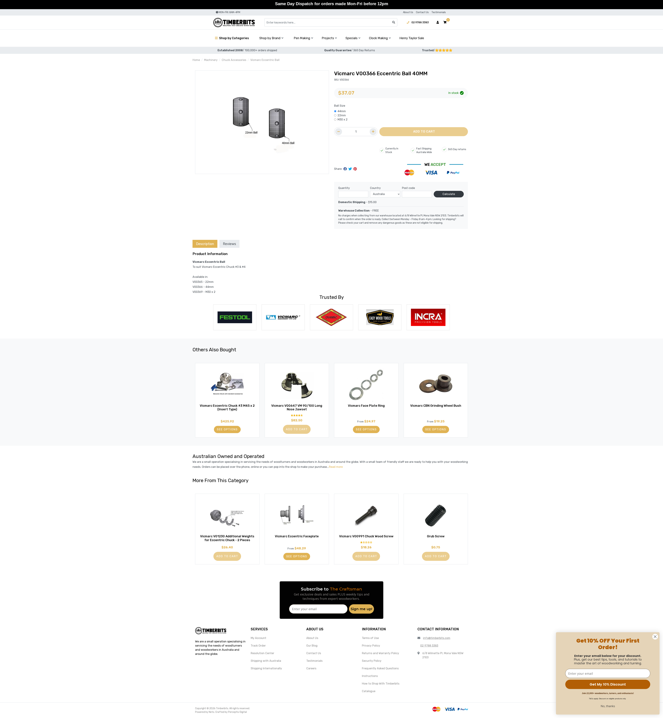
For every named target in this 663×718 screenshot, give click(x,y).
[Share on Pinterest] (355, 169)
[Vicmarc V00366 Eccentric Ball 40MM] (262, 122)
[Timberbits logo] (234, 22)
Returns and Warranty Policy (380, 653)
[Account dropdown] (437, 22)
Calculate (449, 194)
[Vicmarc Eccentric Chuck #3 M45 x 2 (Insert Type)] (227, 384)
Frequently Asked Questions (380, 668)
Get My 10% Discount (608, 684)
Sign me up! (361, 609)
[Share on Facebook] (345, 169)
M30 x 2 (343, 119)
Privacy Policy (371, 645)
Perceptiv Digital (237, 712)
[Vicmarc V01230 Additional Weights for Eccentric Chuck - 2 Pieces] (227, 515)
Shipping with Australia (266, 660)
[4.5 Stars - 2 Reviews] (296, 415)
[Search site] (393, 22)
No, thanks (608, 706)
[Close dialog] (655, 637)
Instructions (370, 676)
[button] (445, 22)
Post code (408, 188)
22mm (342, 115)
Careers (311, 668)
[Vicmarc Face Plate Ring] (366, 384)
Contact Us (422, 12)
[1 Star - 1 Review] (366, 542)
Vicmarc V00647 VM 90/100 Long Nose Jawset (296, 407)
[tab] (205, 244)
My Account (258, 638)
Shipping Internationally (266, 668)
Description (205, 244)
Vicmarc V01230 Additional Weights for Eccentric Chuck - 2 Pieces (227, 538)
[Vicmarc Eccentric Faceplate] (297, 515)
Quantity (344, 188)
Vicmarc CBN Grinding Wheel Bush (435, 406)
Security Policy (371, 660)
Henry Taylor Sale (411, 38)
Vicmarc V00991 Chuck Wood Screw (366, 536)
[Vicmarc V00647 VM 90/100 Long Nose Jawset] (297, 384)
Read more (336, 466)
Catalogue (368, 691)
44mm (342, 111)
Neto (211, 712)
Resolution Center (262, 653)
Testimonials (438, 12)
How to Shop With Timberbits (380, 683)
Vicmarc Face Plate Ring (366, 406)
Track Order (258, 645)
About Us (408, 12)
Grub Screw (436, 536)
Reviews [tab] (229, 244)
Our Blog (312, 645)
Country (375, 188)
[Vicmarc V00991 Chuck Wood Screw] (366, 515)
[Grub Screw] (436, 515)
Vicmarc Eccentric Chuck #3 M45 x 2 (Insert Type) (227, 407)
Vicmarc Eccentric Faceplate (297, 536)
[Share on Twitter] (350, 169)
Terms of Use (370, 638)
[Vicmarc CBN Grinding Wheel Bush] (436, 384)
